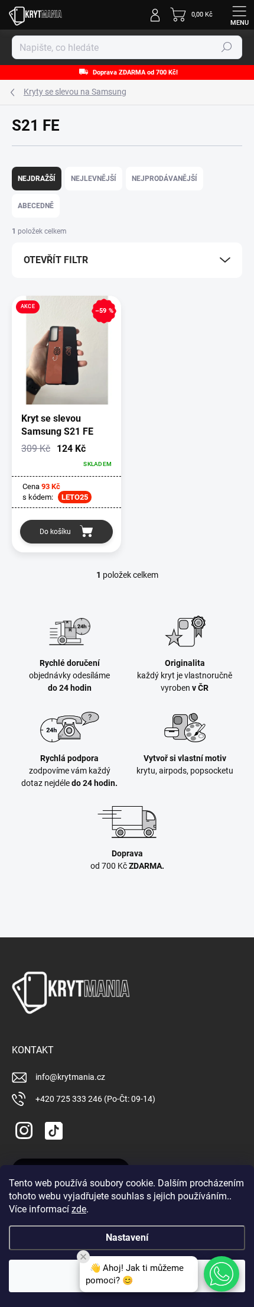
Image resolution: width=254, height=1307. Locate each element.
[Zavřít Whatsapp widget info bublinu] (83, 1256)
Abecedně (36, 206)
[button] (221, 1274)
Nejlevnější (93, 178)
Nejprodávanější (164, 178)
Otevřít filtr (56, 260)
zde (78, 1209)
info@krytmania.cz (70, 1077)
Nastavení (127, 1237)
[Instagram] (22, 1128)
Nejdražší (37, 178)
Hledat (226, 47)
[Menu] (239, 15)
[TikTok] (51, 1128)
